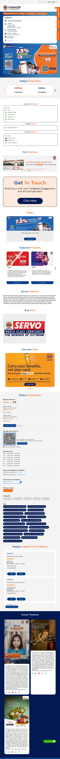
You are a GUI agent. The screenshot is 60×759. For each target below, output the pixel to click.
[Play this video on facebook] (17, 642)
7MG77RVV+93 (7, 481)
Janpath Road (8, 490)
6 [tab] (33, 170)
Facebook (10, 40)
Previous (4, 90)
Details (21, 573)
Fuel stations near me (10, 13)
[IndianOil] (12, 7)
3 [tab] (26, 170)
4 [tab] (28, 170)
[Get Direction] (20, 483)
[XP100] (18, 259)
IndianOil (10, 553)
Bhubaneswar (31, 13)
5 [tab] (31, 170)
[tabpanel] (30, 59)
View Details (30, 239)
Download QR (22, 443)
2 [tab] (24, 170)
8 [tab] (38, 170)
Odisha (22, 13)
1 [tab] (21, 170)
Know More (17, 282)
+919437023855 (11, 568)
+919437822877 (11, 593)
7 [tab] (35, 170)
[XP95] (42, 259)
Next (55, 90)
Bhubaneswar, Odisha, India (11, 483)
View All (20, 425)
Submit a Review (10, 425)
